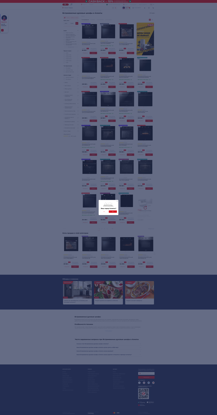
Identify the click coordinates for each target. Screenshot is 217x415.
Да (112, 211)
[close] (117, 201)
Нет (104, 211)
